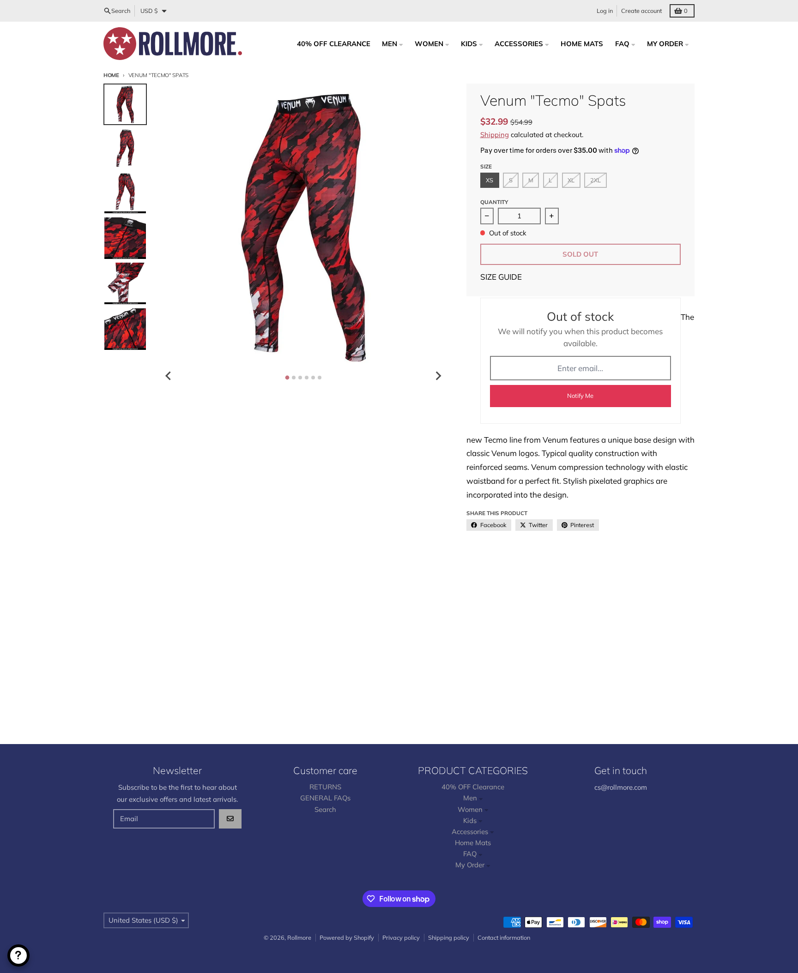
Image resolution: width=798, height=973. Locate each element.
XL (571, 180)
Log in (605, 10)
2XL (595, 180)
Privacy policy (401, 937)
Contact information (504, 937)
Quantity (494, 201)
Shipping (494, 134)
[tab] (287, 377)
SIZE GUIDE (501, 277)
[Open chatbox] (18, 955)
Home (111, 75)
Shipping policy (448, 937)
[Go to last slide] (168, 376)
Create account (641, 10)
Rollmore (299, 937)
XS (489, 180)
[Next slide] (438, 376)
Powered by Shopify (347, 937)
